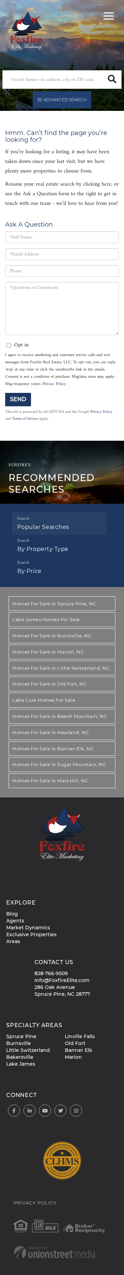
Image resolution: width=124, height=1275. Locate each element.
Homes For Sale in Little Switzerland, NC (61, 668)
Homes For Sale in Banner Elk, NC (53, 748)
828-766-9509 (51, 973)
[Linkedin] (29, 1111)
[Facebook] (14, 1111)
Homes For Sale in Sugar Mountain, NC (59, 764)
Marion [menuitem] (73, 1057)
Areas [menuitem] (13, 941)
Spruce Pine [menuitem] (21, 1036)
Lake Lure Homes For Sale (43, 700)
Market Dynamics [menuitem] (28, 927)
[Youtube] (45, 1111)
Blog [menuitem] (12, 914)
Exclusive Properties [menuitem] (31, 934)
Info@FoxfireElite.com (62, 980)
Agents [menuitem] (15, 921)
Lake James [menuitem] (20, 1064)
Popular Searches (43, 527)
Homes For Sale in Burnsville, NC (51, 635)
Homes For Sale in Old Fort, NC (49, 684)
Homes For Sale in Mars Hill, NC (50, 780)
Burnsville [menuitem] (18, 1043)
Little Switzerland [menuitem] (28, 1050)
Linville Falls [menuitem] (80, 1036)
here (106, 184)
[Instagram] (76, 1111)
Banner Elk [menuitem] (78, 1050)
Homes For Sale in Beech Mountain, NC (59, 716)
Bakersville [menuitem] (19, 1057)
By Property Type (43, 549)
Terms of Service (25, 418)
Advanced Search (64, 99)
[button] (112, 79)
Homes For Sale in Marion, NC (48, 652)
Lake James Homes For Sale (46, 619)
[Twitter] (60, 1111)
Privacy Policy (54, 384)
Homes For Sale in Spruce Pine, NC (54, 603)
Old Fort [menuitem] (75, 1043)
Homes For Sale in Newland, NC (50, 732)
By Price (29, 571)
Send (18, 399)
